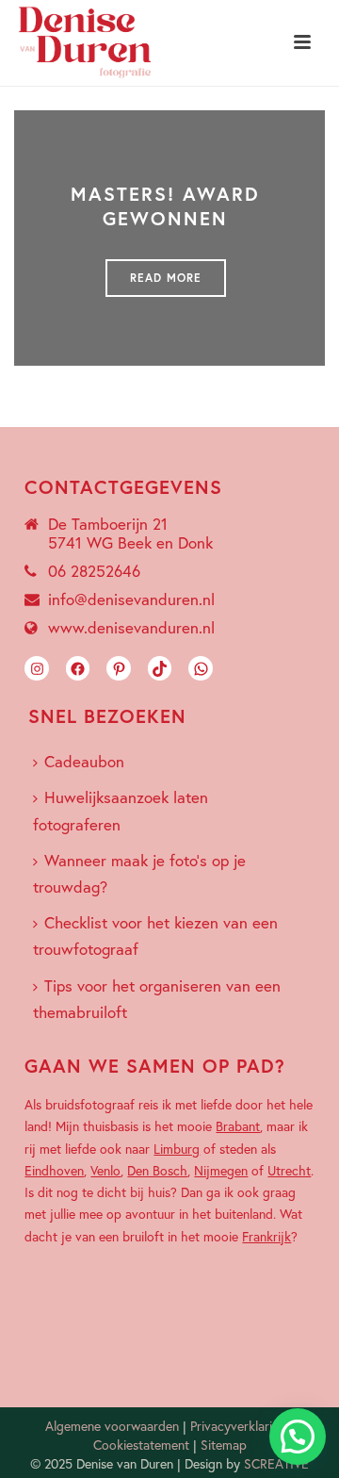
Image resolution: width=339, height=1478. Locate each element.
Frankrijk (266, 1236)
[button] (297, 1436)
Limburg (176, 1149)
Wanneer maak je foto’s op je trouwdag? (139, 873)
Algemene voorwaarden (112, 1426)
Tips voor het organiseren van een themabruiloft (157, 999)
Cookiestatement (141, 1444)
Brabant (238, 1126)
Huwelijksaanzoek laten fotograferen (120, 810)
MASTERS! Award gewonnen (165, 206)
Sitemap (224, 1444)
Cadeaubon (84, 761)
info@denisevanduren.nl (131, 599)
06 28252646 (94, 571)
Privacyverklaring (238, 1426)
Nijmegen (221, 1170)
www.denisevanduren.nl (131, 627)
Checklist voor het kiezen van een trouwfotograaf (155, 935)
